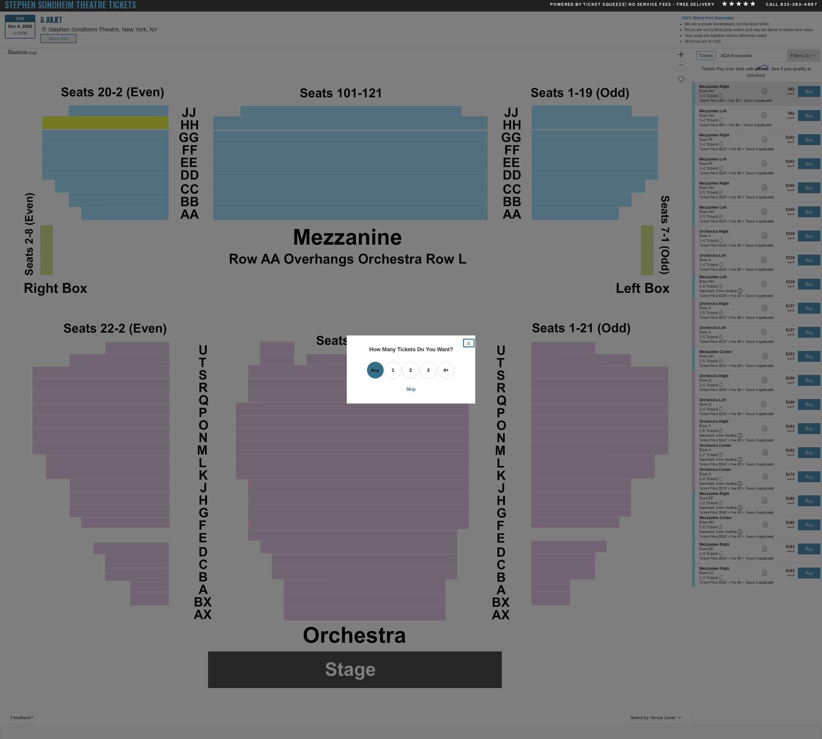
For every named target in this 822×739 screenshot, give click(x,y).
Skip (411, 389)
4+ (446, 370)
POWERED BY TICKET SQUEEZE (587, 5)
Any (375, 370)
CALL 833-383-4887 (791, 5)
